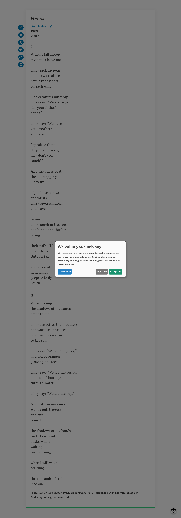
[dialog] (90, 259)
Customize (65, 271)
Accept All (115, 271)
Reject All (102, 271)
